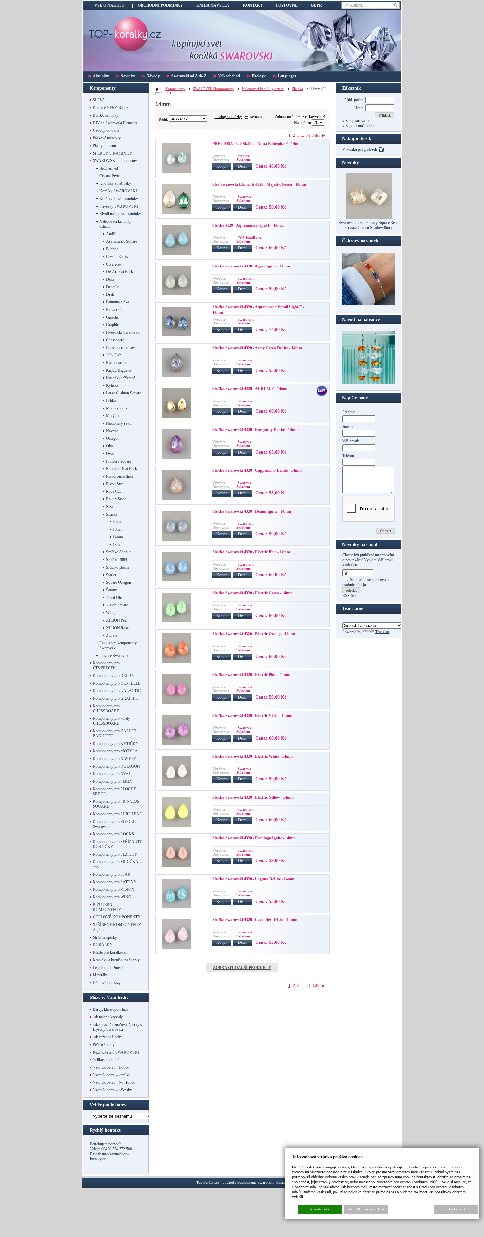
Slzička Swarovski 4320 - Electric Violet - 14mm (252, 715)
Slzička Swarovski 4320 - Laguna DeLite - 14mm (253, 879)
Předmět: (349, 412)
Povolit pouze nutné (366, 1209)
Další (315, 135)
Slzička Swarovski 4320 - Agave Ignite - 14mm (251, 266)
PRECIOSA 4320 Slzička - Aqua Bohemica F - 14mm (257, 143)
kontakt (282, 1182)
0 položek (369, 149)
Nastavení (456, 1209)
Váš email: (350, 441)
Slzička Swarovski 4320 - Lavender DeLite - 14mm (254, 919)
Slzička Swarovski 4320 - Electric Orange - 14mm (253, 634)
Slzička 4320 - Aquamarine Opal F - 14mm (248, 225)
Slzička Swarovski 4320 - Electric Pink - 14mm (251, 674)
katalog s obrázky (228, 116)
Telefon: (348, 455)
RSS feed (349, 595)
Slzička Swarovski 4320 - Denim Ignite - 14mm (251, 511)
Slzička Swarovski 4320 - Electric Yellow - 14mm (253, 797)
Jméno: (348, 426)
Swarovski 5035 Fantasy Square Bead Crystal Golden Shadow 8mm (368, 225)
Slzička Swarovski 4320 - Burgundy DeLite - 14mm (255, 429)
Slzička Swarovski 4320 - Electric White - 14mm (252, 756)
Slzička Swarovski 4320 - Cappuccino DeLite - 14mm (257, 470)
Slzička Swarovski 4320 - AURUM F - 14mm (249, 388)
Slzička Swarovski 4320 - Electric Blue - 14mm (251, 552)
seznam (256, 116)
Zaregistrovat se (357, 120)
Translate (382, 632)
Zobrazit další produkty (242, 967)
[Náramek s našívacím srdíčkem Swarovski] (368, 382)
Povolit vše (320, 1209)
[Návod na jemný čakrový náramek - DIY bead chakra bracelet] (368, 304)
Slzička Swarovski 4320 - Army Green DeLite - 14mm (257, 348)
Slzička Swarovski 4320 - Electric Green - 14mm (252, 593)
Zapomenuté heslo (359, 125)
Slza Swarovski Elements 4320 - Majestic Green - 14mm (259, 184)
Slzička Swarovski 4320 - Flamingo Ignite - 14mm (254, 838)
